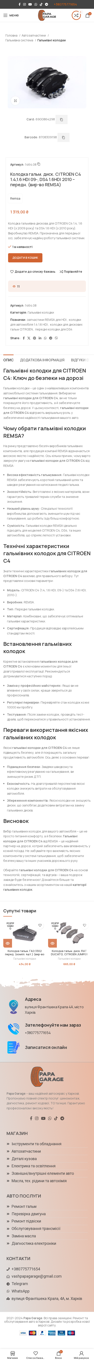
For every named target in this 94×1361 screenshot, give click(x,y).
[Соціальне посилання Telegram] (46, 4)
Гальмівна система (19, 40)
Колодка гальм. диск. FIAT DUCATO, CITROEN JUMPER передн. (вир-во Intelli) (69, 954)
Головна (11, 35)
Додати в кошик (25, 258)
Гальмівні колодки (51, 40)
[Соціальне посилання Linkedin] (40, 338)
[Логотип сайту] (47, 15)
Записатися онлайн (46, 1047)
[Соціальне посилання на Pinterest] (34, 338)
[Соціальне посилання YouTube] (30, 4)
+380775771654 (65, 4)
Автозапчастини (34, 35)
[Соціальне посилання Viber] (56, 338)
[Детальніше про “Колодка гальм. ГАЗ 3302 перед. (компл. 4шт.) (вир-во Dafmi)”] (7, 943)
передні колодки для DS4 (53, 329)
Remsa (15, 198)
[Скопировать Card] (62, 119)
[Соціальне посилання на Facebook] (19, 4)
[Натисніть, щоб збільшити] (15, 100)
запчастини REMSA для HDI (46, 320)
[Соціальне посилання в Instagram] (24, 4)
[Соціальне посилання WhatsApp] (35, 4)
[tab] (8, 360)
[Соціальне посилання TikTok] (41, 4)
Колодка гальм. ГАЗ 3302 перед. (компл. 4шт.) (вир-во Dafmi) (24, 954)
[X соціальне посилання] (29, 338)
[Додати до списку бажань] (40, 925)
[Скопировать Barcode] (63, 137)
